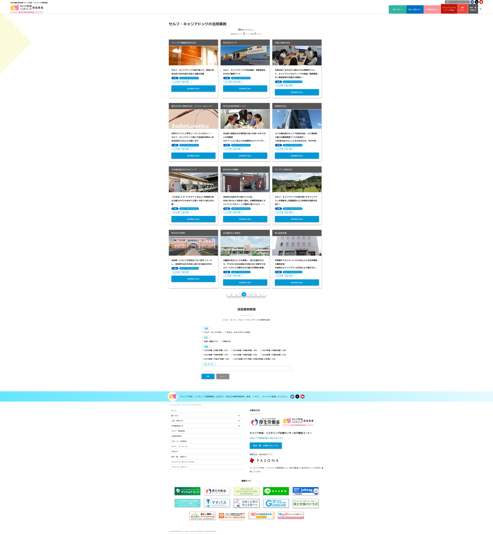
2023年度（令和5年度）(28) (274, 350)
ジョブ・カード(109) (213, 332)
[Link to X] (477, 2)
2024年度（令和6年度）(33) (245, 350)
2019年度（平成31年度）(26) (216, 359)
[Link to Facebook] (472, 2)
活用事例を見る (193, 88)
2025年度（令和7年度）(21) (216, 350)
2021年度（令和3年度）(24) (245, 354)
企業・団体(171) (211, 341)
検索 (208, 376)
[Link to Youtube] (481, 2)
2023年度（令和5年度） (181, 149)
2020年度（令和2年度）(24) (274, 354)
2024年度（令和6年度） (181, 82)
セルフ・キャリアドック (189, 78)
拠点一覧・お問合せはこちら (265, 445)
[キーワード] (480, 9)
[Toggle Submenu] (238, 415)
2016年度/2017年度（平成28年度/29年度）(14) (254, 359)
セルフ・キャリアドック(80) (238, 332)
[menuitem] (457, 2)
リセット (223, 376)
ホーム (172, 405)
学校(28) (226, 341)
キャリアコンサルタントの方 (458, 2)
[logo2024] (26, 9)
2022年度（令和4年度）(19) (216, 354)
